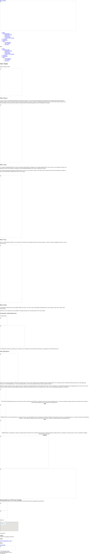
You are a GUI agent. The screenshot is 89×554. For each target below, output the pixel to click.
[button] (44, 46)
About (3, 41)
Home (3, 32)
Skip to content (3, 0)
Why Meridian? (8, 42)
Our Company (7, 43)
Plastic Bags (7, 35)
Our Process (4, 39)
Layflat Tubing (8, 36)
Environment (4, 40)
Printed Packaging (8, 34)
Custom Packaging (6, 33)
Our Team (7, 44)
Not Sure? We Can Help (9, 37)
